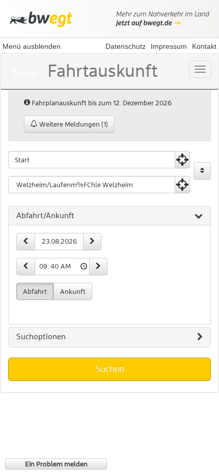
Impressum (169, 46)
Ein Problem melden (56, 463)
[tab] (109, 216)
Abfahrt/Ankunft (45, 216)
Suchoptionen (41, 337)
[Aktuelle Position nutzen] (182, 159)
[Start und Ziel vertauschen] (202, 171)
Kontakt (204, 46)
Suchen (109, 368)
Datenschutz (125, 46)
